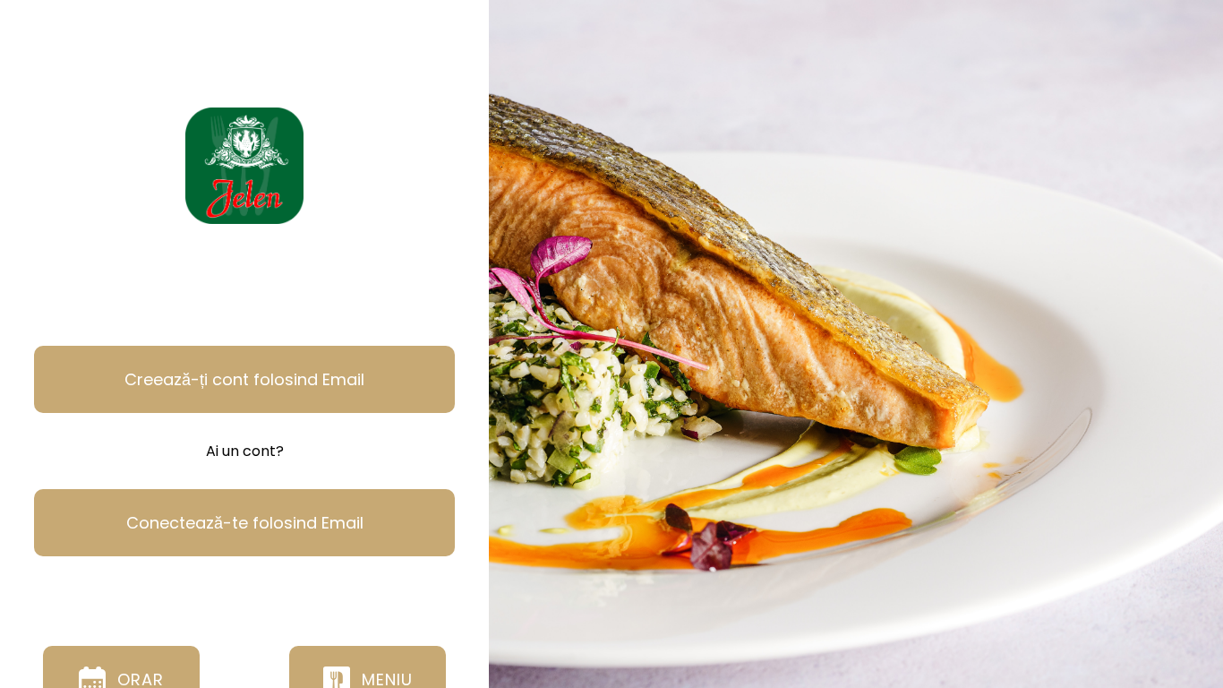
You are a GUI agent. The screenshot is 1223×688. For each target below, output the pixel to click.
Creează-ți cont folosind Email (244, 379)
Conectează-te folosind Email (244, 523)
